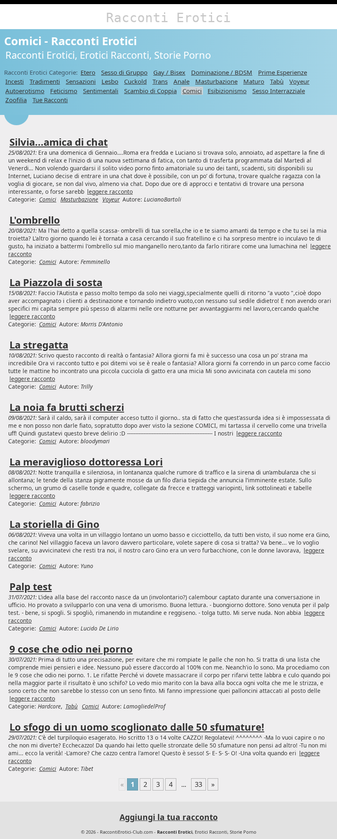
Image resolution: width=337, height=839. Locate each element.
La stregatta (38, 344)
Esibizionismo (227, 91)
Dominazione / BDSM (221, 72)
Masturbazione (216, 81)
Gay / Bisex (169, 72)
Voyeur (299, 81)
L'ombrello (34, 220)
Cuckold (135, 81)
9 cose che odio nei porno (71, 649)
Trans (160, 81)
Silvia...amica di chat (58, 142)
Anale (181, 81)
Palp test (30, 586)
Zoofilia (16, 100)
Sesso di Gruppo (124, 72)
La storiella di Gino (54, 524)
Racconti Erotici (168, 17)
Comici (192, 91)
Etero (88, 72)
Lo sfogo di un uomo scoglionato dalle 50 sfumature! (136, 727)
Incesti (14, 81)
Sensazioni (81, 81)
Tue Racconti (50, 100)
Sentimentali (100, 91)
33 (198, 784)
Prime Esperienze (282, 72)
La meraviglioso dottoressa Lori (86, 461)
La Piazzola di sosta (55, 282)
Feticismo (63, 91)
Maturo (253, 81)
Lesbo (110, 81)
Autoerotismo (24, 91)
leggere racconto (110, 191)
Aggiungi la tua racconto (169, 817)
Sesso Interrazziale (278, 91)
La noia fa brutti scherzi (66, 407)
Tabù (277, 81)
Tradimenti (45, 81)
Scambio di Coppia (150, 91)
